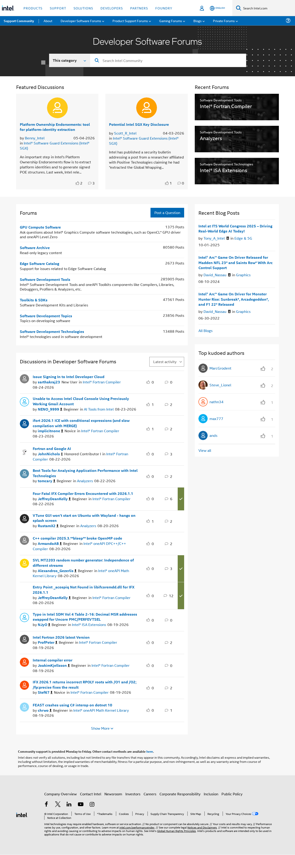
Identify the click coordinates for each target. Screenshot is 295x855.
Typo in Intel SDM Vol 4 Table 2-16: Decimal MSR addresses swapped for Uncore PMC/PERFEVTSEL (85, 617)
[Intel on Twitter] (58, 804)
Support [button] (58, 8)
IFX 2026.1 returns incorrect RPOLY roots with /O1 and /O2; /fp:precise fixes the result (84, 684)
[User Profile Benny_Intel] (57, 107)
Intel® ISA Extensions (89, 624)
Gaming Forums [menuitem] (170, 20)
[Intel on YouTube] (81, 804)
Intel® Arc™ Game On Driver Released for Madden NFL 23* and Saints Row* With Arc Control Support (235, 262)
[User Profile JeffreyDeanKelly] (24, 495)
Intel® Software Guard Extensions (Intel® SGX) (54, 145)
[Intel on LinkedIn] (69, 804)
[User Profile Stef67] (24, 685)
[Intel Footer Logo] (22, 814)
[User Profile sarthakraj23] (24, 378)
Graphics (243, 274)
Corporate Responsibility (180, 793)
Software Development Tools (45, 279)
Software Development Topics (46, 316)
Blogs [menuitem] (197, 20)
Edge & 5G (243, 238)
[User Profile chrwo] (24, 706)
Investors (132, 793)
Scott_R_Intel (125, 133)
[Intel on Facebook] (46, 804)
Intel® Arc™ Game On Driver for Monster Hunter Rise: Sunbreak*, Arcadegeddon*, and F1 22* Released (233, 299)
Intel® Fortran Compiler (102, 382)
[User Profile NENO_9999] (24, 401)
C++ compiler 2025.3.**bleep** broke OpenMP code (77, 538)
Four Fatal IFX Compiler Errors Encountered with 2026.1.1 (83, 493)
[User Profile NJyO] (24, 617)
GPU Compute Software (40, 227)
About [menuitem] (48, 20)
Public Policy (231, 793)
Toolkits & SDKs (33, 300)
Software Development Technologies (52, 331)
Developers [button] (111, 8)
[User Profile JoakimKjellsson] (24, 661)
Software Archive (35, 247)
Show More (100, 728)
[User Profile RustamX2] (24, 518)
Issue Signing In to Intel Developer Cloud (68, 376)
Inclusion (211, 793)
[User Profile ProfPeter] (24, 638)
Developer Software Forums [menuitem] (81, 20)
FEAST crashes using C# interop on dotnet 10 (72, 705)
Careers (150, 793)
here (149, 751)
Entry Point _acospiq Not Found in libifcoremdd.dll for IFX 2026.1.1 (83, 590)
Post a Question (167, 212)
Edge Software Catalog (39, 263)
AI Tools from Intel (99, 409)
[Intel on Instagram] (92, 804)
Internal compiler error (52, 660)
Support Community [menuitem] (19, 20)
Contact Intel (90, 793)
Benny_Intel (34, 138)
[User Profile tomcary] (24, 473)
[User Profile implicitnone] (24, 423)
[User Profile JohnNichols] (24, 450)
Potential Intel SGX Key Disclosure (139, 124)
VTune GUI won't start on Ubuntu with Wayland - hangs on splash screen (84, 518)
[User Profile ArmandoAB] (24, 540)
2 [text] (81, 183)
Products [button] (33, 8)
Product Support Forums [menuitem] (130, 20)
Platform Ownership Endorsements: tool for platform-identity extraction (55, 127)
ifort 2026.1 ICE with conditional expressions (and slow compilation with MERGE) (81, 423)
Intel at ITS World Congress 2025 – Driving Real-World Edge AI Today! (235, 228)
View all (204, 450)
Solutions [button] (83, 8)
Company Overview (60, 793)
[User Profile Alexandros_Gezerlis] (24, 563)
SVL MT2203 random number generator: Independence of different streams (83, 563)
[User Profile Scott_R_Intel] (146, 107)
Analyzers (85, 480)
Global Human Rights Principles (176, 831)
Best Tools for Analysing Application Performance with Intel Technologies (85, 473)
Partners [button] (139, 8)
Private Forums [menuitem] (224, 20)
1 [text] (171, 183)
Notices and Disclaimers (202, 827)
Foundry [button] (163, 8)
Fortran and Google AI (52, 448)
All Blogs (205, 330)
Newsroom (113, 793)
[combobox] (168, 60)
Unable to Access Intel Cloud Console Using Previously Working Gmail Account (81, 401)
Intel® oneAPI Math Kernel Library (101, 710)
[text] (78, 183)
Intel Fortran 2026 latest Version (61, 637)
